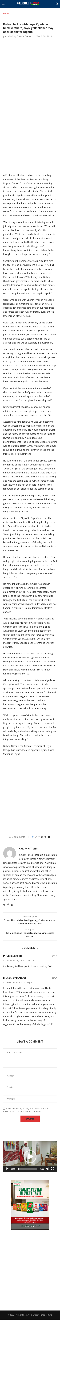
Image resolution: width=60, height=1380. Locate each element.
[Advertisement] (30, 74)
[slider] (27, 1169)
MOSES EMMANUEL (15, 977)
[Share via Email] (49, 836)
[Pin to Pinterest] (45, 836)
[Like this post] (35, 836)
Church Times (24, 36)
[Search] (56, 4)
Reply (54, 956)
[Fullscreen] (52, 1168)
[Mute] (47, 1168)
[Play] (7, 1168)
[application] (30, 1156)
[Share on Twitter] (42, 836)
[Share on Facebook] (39, 836)
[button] (30, 1156)
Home (6, 13)
